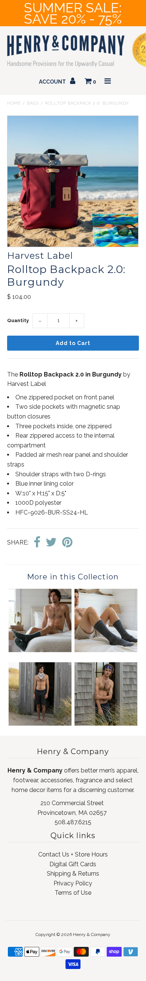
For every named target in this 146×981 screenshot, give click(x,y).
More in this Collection (73, 576)
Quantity (18, 320)
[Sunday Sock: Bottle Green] (40, 650)
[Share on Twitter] (51, 542)
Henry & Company (91, 934)
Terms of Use (73, 892)
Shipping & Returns (73, 873)
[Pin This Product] (67, 542)
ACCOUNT (53, 82)
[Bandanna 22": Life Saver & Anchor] (105, 723)
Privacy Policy (73, 883)
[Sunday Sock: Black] (105, 650)
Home (14, 103)
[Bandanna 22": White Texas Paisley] (40, 723)
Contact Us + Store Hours (73, 854)
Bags (33, 103)
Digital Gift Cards (72, 864)
